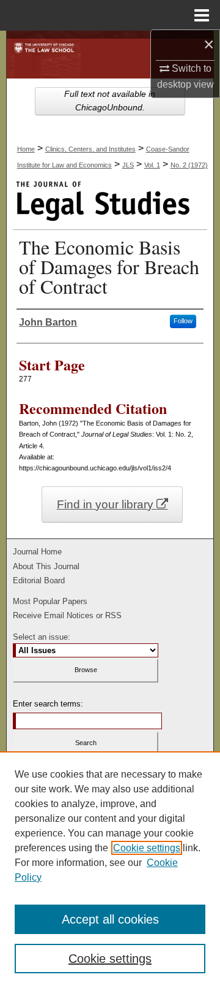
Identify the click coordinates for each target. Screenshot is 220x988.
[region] (110, 869)
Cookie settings (146, 848)
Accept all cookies (110, 919)
